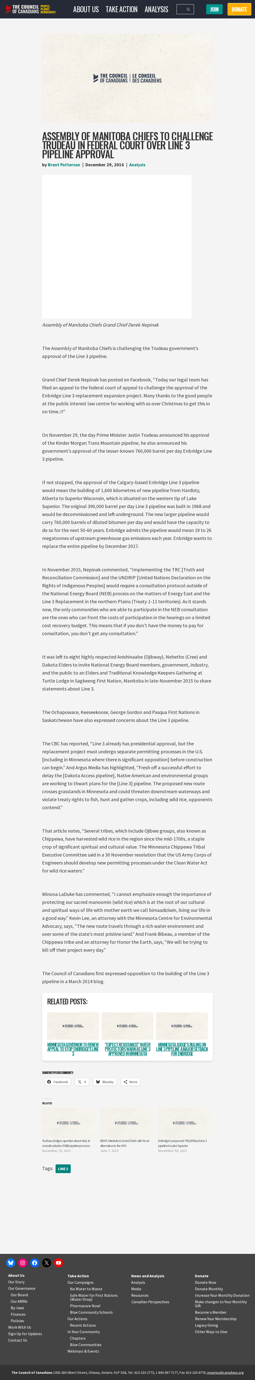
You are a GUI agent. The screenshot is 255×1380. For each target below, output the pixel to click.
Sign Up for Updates (25, 1333)
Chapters (78, 1338)
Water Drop (81, 1299)
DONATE (239, 9)
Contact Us (17, 1340)
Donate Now (205, 1282)
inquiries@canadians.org (225, 1372)
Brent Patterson (64, 165)
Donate (201, 1275)
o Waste (95, 1288)
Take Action (121, 9)
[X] (46, 1262)
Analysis (156, 9)
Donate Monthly (209, 1288)
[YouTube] (58, 1262)
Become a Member (211, 1312)
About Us (86, 9)
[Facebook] (34, 1262)
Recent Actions (83, 1325)
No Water (78, 1288)
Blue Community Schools (91, 1312)
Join (214, 9)
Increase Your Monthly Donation (222, 1295)
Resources (140, 1295)
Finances (18, 1314)
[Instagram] (22, 1262)
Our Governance (21, 1288)
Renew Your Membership (216, 1318)
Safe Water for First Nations (94, 1295)
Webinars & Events (83, 1351)
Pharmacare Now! (85, 1305)
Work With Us (19, 1327)
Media (136, 1288)
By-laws (17, 1307)
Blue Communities (86, 1344)
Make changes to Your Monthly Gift (221, 1303)
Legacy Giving (206, 1325)
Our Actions (77, 1318)
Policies (17, 1320)
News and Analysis (147, 1275)
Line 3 (63, 1168)
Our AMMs (19, 1301)
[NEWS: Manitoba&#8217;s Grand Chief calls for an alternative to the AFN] (126, 1123)
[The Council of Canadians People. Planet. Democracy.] (31, 9)
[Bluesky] (10, 1262)
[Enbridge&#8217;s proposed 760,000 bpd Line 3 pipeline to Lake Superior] (184, 1123)
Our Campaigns (80, 1282)
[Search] (188, 9)
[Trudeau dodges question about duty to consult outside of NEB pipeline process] (68, 1123)
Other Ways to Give (211, 1331)
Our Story (16, 1281)
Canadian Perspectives (150, 1301)
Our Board (19, 1294)
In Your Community (83, 1331)
